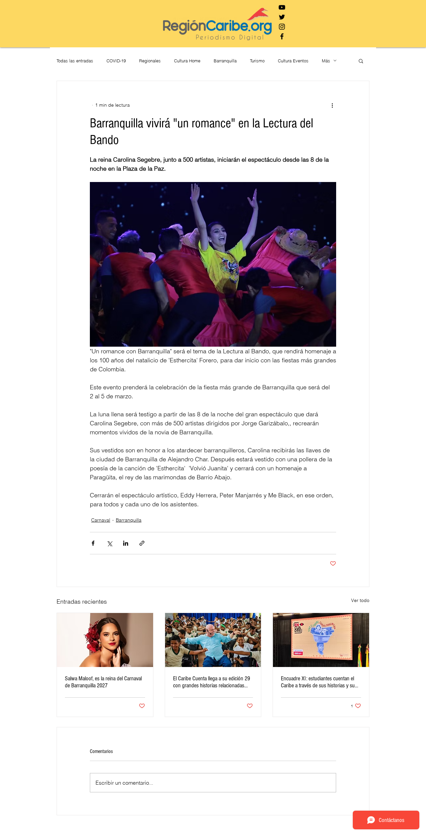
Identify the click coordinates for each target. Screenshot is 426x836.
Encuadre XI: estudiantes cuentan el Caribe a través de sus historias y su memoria (318, 682)
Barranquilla (225, 60)
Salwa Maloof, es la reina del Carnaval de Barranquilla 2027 (103, 682)
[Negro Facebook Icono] (282, 36)
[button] (361, 60)
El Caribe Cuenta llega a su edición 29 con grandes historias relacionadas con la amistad (211, 682)
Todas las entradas (75, 60)
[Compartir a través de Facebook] (93, 543)
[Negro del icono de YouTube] (282, 7)
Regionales (150, 60)
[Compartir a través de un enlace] (142, 543)
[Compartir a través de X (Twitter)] (109, 543)
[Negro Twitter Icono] (282, 17)
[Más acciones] (332, 105)
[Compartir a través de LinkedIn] (125, 543)
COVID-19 (116, 60)
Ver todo (360, 600)
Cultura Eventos (293, 60)
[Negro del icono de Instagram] (282, 27)
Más (326, 60)
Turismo (257, 60)
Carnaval (100, 520)
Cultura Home (187, 60)
